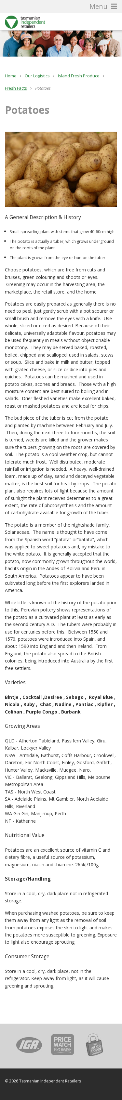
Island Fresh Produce (79, 76)
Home (11, 76)
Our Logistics (37, 76)
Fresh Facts (16, 88)
